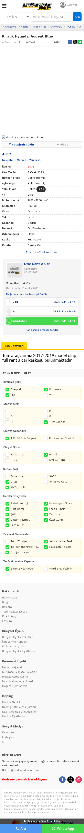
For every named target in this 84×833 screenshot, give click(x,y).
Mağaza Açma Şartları (15, 676)
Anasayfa (10, 26)
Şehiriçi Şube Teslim (62, 541)
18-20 (52, 476)
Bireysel (16, 389)
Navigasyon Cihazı (60, 503)
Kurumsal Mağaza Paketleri (19, 671)
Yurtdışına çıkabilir (60, 568)
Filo (13, 394)
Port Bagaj (17, 508)
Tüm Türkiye (19, 541)
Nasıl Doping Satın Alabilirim (20, 711)
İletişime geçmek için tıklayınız (24, 779)
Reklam (7, 606)
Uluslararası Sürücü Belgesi (63, 438)
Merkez (21, 160)
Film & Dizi (17, 525)
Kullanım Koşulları (13, 646)
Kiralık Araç (39, 26)
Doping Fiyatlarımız (14, 716)
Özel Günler (57, 519)
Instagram (8, 737)
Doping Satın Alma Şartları (19, 706)
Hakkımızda (9, 597)
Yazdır (32, 42)
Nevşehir (7, 160)
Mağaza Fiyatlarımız (14, 686)
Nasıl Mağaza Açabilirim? (17, 681)
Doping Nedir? (11, 702)
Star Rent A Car (37, 264)
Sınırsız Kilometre (22, 568)
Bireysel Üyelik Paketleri (17, 637)
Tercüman (55, 514)
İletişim (7, 621)
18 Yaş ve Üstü (58, 481)
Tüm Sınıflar (57, 421)
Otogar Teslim (20, 552)
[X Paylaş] (75, 42)
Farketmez (17, 454)
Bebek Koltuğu (20, 503)
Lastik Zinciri (57, 508)
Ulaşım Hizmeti (20, 519)
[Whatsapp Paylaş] (79, 42)
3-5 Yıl (14, 460)
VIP (51, 394)
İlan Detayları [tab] (14, 345)
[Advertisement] (42, 91)
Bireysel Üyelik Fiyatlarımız (19, 651)
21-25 (14, 481)
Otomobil (56, 26)
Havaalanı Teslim (60, 546)
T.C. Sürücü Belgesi (23, 438)
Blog (5, 602)
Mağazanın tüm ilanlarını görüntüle (27, 294)
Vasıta (24, 26)
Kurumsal (55, 389)
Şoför (14, 514)
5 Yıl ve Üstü (57, 460)
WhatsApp (65, 828)
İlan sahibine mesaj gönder (42, 329)
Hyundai (70, 26)
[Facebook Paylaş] (70, 42)
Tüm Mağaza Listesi (15, 611)
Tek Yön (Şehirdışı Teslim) (25, 546)
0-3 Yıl (53, 454)
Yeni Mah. (35, 160)
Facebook (8, 732)
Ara (77, 17)
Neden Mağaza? (12, 667)
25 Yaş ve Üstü (20, 487)
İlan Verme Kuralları (14, 641)
